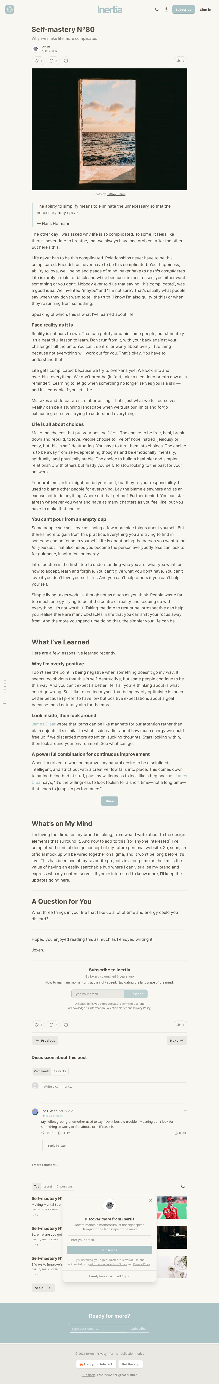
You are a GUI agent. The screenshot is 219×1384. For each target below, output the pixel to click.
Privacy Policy (141, 1264)
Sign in (205, 9)
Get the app (130, 1364)
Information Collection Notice (108, 1264)
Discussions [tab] (64, 1186)
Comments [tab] (41, 1071)
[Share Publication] (166, 9)
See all (40, 1288)
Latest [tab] (47, 1186)
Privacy (101, 1354)
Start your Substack (98, 1364)
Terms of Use (130, 1260)
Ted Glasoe (49, 1111)
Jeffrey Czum (116, 194)
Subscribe (184, 9)
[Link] (25, 325)
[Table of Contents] (5, 692)
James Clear (44, 724)
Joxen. (46, 46)
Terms (113, 1354)
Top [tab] (36, 1186)
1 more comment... (45, 1165)
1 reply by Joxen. (57, 1146)
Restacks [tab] (60, 1071)
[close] (150, 1200)
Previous (48, 1040)
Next (174, 1040)
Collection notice (132, 1354)
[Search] (157, 9)
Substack (88, 1375)
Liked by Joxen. (54, 1115)
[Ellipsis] (185, 1110)
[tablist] (50, 1071)
